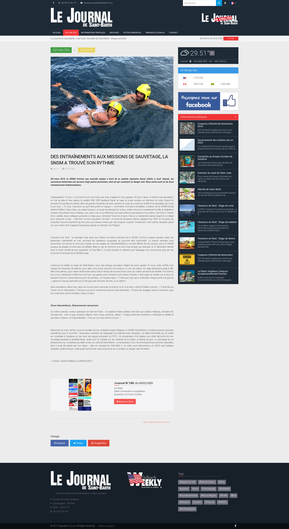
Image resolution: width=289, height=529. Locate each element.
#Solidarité (224, 488)
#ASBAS (222, 502)
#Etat (233, 495)
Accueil (57, 32)
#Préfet (223, 495)
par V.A (56, 169)
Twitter (79, 443)
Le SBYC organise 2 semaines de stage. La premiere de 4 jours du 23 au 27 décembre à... (217, 211)
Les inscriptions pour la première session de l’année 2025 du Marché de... (217, 194)
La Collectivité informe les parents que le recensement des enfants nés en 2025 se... (217, 147)
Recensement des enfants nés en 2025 (215, 141)
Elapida (72, 526)
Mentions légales (106, 526)
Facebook (60, 443)
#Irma (221, 482)
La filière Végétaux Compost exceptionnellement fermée (213, 272)
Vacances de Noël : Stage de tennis (216, 238)
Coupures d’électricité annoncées (215, 254)
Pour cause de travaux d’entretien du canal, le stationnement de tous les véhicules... (215, 178)
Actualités (71, 32)
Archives (114, 32)
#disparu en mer (187, 482)
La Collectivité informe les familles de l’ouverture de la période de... (215, 164)
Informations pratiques (93, 32)
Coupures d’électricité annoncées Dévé (215, 125)
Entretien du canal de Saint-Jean (214, 172)
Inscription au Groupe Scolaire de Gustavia (215, 158)
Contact (173, 32)
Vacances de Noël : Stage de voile (216, 205)
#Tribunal (209, 502)
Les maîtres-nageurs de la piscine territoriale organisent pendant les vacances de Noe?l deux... (213, 228)
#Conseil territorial (188, 495)
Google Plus (100, 443)
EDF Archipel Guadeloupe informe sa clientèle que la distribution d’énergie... (215, 131)
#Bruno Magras (208, 495)
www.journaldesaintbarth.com (98, 3)
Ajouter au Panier (125, 401)
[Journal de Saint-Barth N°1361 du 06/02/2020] (80, 395)
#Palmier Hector (207, 482)
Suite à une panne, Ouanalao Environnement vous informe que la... (215, 278)
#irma (195, 488)
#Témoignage (208, 488)
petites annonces (132, 32)
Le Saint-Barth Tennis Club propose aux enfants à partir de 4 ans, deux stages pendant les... (216, 244)
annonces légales (155, 32)
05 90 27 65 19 (68, 3)
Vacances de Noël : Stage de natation (217, 222)
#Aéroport (184, 502)
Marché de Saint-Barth (209, 189)
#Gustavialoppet (187, 509)
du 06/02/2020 (133, 383)
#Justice (197, 502)
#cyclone (184, 488)
